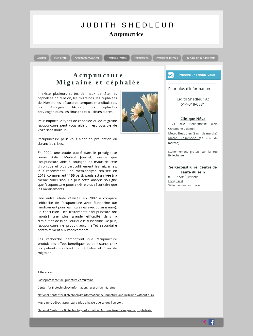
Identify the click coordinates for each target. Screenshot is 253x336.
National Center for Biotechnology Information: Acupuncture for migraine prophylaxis (94, 310)
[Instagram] (204, 322)
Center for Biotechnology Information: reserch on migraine (76, 287)
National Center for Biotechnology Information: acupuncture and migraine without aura (96, 295)
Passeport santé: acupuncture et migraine (65, 280)
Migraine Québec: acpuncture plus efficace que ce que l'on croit (80, 302)
